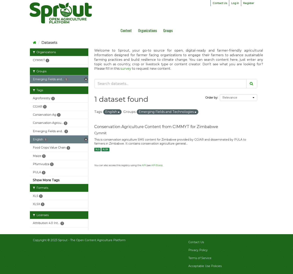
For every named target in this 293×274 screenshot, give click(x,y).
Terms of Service (199, 258)
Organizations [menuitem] (147, 30)
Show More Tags (46, 180)
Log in (235, 3)
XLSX (105, 149)
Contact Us (220, 3)
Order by (211, 97)
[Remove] (119, 112)
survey (125, 68)
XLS (97, 149)
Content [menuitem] (126, 30)
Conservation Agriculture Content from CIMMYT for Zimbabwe (156, 126)
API (144, 165)
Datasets (49, 42)
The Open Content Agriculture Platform (98, 240)
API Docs (156, 165)
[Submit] (251, 83)
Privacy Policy (198, 250)
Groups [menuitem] (168, 30)
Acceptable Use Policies (205, 266)
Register (248, 3)
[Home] (34, 42)
